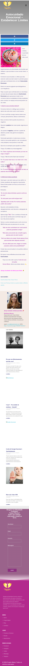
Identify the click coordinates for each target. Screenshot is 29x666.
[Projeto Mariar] (7, 5)
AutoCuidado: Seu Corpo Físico (9, 279)
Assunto (10, 538)
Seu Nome (10, 524)
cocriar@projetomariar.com (13, 324)
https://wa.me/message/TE (14, 325)
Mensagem (11, 545)
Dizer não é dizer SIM (12, 494)
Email (9, 531)
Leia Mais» (8, 374)
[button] (14, 36)
